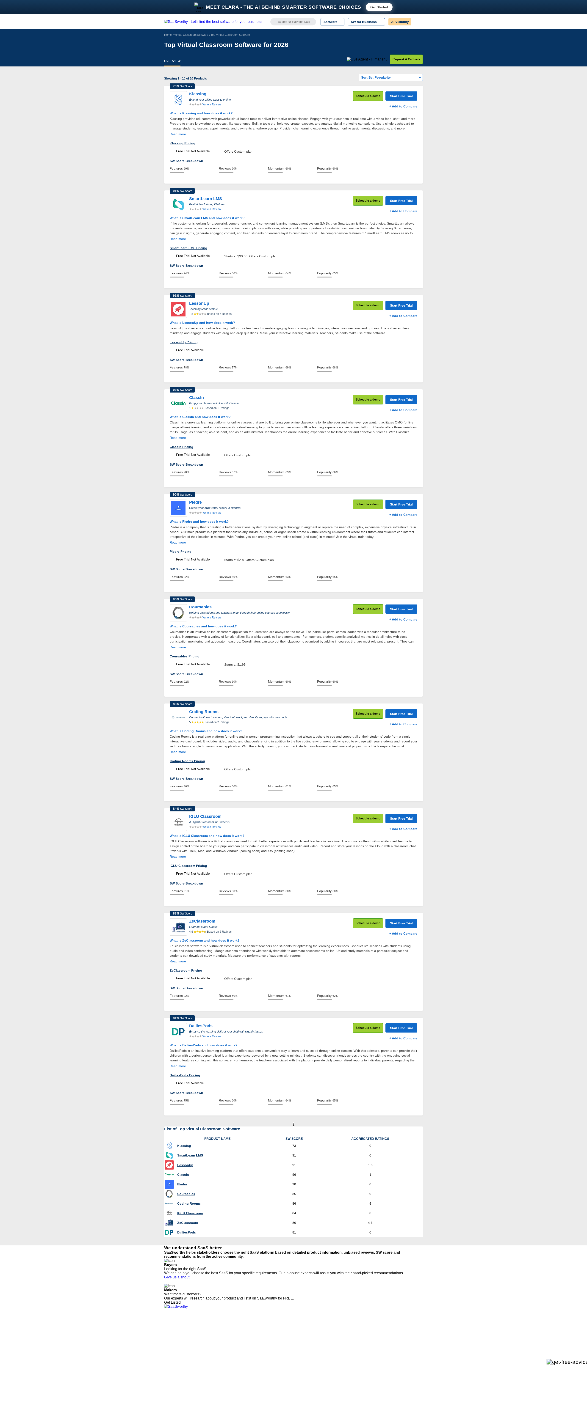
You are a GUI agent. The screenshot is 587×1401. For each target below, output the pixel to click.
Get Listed (173, 1302)
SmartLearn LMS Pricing (188, 248)
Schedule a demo (368, 96)
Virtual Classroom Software (191, 34)
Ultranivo (224, 1344)
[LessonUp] (178, 309)
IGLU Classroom (190, 1213)
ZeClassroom (187, 1223)
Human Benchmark (232, 1352)
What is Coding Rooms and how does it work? (206, 731)
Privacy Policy (208, 1328)
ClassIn (183, 1174)
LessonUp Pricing (184, 342)
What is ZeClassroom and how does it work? (205, 940)
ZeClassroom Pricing (186, 970)
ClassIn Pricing (181, 447)
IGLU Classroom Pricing (188, 866)
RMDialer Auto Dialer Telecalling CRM (245, 1348)
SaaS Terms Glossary (180, 1357)
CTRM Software (292, 1336)
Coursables (186, 1194)
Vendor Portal (174, 1340)
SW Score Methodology (181, 1352)
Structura (225, 1336)
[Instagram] (404, 1332)
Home (168, 34)
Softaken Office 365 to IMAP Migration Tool (249, 1365)
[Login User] (417, 21)
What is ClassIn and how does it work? (200, 417)
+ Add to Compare (403, 106)
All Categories (174, 1332)
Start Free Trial (401, 96)
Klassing (184, 1146)
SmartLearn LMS (190, 1155)
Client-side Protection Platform (303, 1344)
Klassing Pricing (182, 143)
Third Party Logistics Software (302, 1332)
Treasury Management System (303, 1361)
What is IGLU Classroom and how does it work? (207, 836)
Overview (172, 61)
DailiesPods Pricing (185, 1075)
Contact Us (172, 1361)
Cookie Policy (208, 1336)
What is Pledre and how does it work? (199, 521)
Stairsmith (225, 1328)
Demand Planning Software (300, 1328)
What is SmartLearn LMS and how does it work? (207, 218)
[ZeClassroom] (178, 927)
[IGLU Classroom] (178, 822)
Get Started (379, 7)
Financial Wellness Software (301, 1365)
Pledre (182, 1184)
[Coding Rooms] (178, 717)
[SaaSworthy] (213, 22)
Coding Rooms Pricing (187, 761)
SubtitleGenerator (231, 1357)
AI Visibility (400, 22)
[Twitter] (399, 1332)
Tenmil (223, 1332)
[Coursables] (178, 612)
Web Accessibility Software (300, 1352)
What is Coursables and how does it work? (203, 626)
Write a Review (211, 104)
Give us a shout (177, 1277)
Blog (167, 1348)
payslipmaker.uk (230, 1340)
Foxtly (222, 1361)
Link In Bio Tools (292, 1348)
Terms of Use (208, 1332)
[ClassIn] (178, 403)
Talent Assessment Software (301, 1357)
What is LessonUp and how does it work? (202, 322)
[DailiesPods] (178, 1031)
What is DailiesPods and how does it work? (204, 1045)
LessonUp (185, 1165)
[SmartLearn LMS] (178, 204)
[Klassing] (178, 99)
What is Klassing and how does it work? (201, 113)
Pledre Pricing (180, 551)
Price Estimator (175, 1336)
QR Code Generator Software (302, 1340)
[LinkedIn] (401, 1332)
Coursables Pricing (184, 656)
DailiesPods (186, 1232)
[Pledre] (178, 508)
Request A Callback (406, 59)
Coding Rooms (189, 1203)
